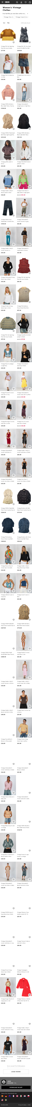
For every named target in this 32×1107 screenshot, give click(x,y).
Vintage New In (8, 17)
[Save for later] (14, 42)
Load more (16, 1072)
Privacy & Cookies (22, 1104)
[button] (2, 1096)
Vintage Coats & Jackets (23, 17)
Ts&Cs (29, 1104)
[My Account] (21, 2)
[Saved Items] (25, 2)
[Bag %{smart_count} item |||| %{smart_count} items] (30, 2)
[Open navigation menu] (2, 2)
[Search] (17, 2)
